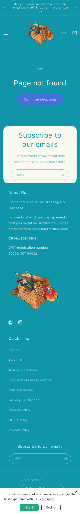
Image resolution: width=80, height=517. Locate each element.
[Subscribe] (63, 174)
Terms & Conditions (23, 370)
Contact (15, 350)
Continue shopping (40, 99)
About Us (16, 360)
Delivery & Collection (24, 400)
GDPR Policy (18, 420)
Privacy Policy (19, 430)
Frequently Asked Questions (30, 380)
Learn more (47, 499)
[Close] (76, 492)
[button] (5, 33)
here (19, 208)
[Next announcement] (75, 7)
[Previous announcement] (4, 7)
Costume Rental (21, 390)
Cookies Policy (19, 410)
